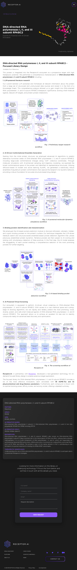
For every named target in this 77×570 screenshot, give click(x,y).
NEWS (24, 557)
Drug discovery (9, 551)
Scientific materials (29, 554)
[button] (74, 5)
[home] (13, 4)
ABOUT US (7, 557)
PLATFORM (7, 554)
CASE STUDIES (27, 551)
